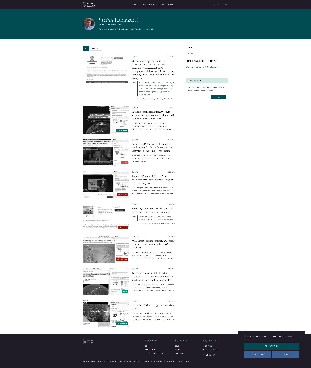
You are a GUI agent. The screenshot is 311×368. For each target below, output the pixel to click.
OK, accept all (271, 346)
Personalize (285, 354)
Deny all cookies (257, 354)
